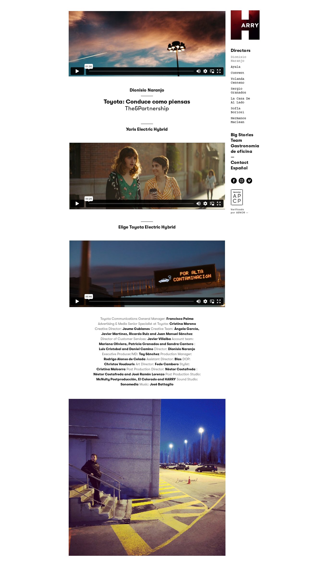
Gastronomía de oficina (245, 148)
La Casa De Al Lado (240, 101)
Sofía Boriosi (237, 110)
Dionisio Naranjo (238, 59)
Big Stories (242, 134)
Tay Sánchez (149, 354)
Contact (240, 162)
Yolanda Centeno (237, 81)
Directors (241, 50)
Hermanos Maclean (238, 120)
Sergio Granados (238, 91)
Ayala (235, 67)
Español (239, 168)
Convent (237, 73)
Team (236, 140)
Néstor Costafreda (180, 369)
